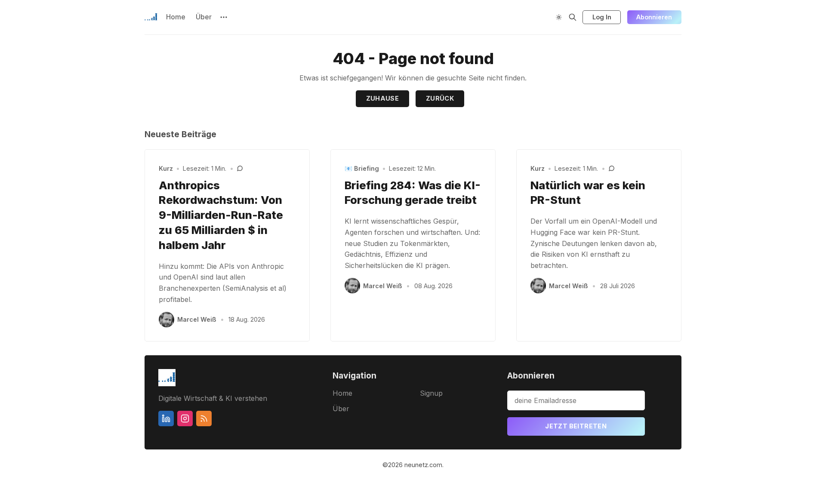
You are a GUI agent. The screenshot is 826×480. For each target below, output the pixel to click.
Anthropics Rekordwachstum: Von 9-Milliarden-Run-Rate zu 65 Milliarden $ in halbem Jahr (221, 215)
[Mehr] (224, 17)
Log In (601, 17)
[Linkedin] (166, 418)
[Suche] (572, 17)
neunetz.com (423, 464)
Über (204, 16)
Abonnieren (654, 17)
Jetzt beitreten (576, 426)
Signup (431, 393)
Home (175, 16)
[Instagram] (185, 418)
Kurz (166, 168)
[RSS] (204, 418)
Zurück (440, 98)
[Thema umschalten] (559, 17)
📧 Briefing (362, 168)
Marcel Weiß (196, 319)
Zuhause (382, 98)
